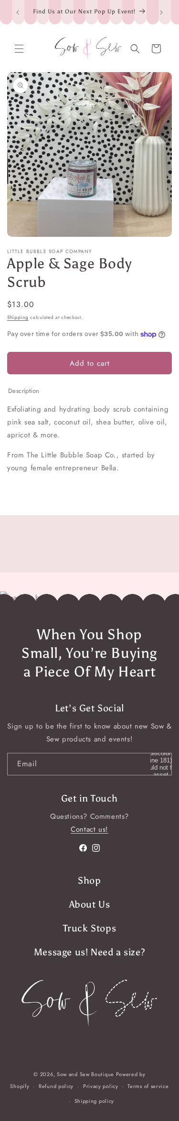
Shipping (18, 317)
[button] (19, 48)
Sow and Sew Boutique (85, 1074)
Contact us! (89, 829)
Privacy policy (100, 1086)
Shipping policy (94, 1101)
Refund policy (56, 1086)
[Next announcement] (161, 12)
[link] (89, 1003)
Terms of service (147, 1086)
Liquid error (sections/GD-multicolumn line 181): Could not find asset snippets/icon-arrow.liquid (160, 764)
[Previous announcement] (17, 12)
